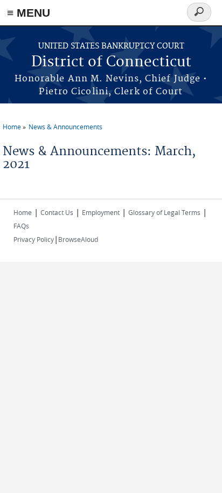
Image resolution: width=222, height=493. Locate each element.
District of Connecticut (111, 62)
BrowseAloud (78, 239)
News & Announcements (65, 126)
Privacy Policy (33, 239)
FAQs (21, 225)
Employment (101, 212)
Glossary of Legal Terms (164, 212)
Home (12, 126)
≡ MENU (28, 12)
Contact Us (56, 212)
